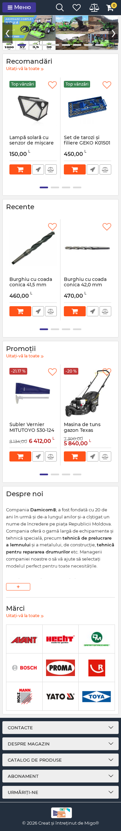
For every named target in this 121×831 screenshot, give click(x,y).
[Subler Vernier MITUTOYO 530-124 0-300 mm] (33, 393)
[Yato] (61, 696)
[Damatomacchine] (97, 639)
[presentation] (7, 33)
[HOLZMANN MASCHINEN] (24, 696)
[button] (21, 45)
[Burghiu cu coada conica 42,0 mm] (87, 248)
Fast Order (38, 169)
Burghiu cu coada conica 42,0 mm (85, 285)
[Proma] (61, 667)
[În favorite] (52, 85)
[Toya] (97, 696)
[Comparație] (51, 169)
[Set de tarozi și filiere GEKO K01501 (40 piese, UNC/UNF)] (87, 106)
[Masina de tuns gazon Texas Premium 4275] (87, 393)
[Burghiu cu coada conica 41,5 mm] (33, 248)
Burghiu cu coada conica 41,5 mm (30, 285)
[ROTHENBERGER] (97, 667)
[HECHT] (61, 639)
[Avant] (24, 639)
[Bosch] (24, 667)
